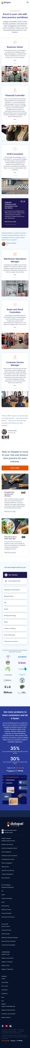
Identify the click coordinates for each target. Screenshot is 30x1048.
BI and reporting (6, 877)
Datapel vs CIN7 (5, 954)
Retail (6, 622)
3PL (5, 602)
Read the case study (10, 223)
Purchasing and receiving (8, 859)
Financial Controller (6, 930)
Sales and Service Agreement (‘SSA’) (9, 1029)
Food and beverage (6, 913)
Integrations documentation (8, 1013)
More (15, 60)
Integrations (5, 989)
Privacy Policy (21, 1029)
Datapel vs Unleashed (7, 961)
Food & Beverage (9, 635)
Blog (3, 997)
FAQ (3, 1001)
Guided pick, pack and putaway (9, 855)
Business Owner (6, 926)
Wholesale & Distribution (12, 590)
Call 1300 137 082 (8, 832)
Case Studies (5, 982)
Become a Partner (6, 1017)
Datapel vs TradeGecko (7, 969)
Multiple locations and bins (8, 840)
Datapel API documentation (8, 1010)
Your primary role (14, 581)
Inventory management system (9, 848)
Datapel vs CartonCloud (7, 958)
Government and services (8, 917)
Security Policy (21, 1031)
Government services (11, 641)
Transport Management (7, 874)
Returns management (7, 863)
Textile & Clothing (9, 628)
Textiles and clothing (7, 898)
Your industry (13, 575)
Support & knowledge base (8, 1006)
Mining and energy (10, 615)
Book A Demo (15, 468)
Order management (6, 851)
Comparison (5, 993)
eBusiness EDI (5, 866)
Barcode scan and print (7, 844)
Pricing (3, 978)
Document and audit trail (8, 870)
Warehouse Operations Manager (10, 937)
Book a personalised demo (10, 830)
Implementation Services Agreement (9, 1031)
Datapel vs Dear (5, 965)
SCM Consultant (6, 933)
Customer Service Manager (8, 945)
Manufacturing (8, 596)
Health (6, 609)
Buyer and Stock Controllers (9, 941)
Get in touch (5, 986)
